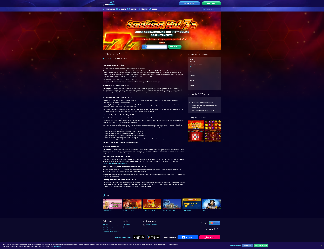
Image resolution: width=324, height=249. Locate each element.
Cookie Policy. (57, 246)
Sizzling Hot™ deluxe (149, 210)
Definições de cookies (235, 245)
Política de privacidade (108, 228)
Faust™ (205, 210)
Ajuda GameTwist (127, 226)
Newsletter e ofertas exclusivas (111, 231)
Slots (123, 9)
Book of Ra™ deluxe (128, 210)
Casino (133, 9)
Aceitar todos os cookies (261, 245)
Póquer (144, 9)
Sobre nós (105, 224)
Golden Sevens (187, 210)
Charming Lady (108, 210)
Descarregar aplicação (123, 237)
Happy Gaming (126, 224)
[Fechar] (321, 245)
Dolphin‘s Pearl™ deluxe (169, 210)
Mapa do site (126, 228)
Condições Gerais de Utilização (110, 226)
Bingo (154, 9)
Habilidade (110, 9)
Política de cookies (107, 229)
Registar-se (211, 3)
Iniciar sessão (189, 3)
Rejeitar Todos (247, 245)
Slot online (193, 67)
